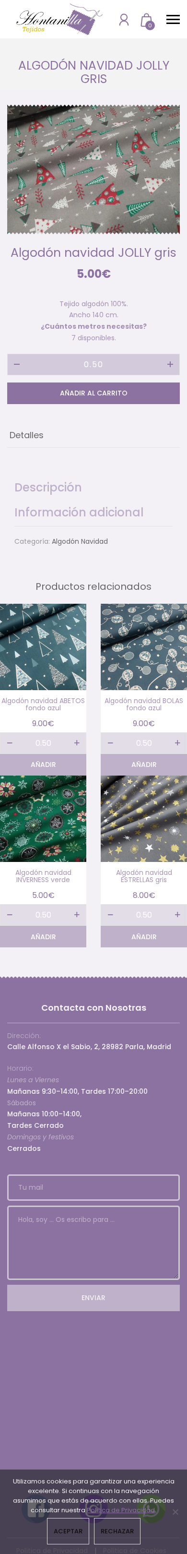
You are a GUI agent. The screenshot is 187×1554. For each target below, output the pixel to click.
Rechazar (117, 1531)
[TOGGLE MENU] (173, 19)
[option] (93, 169)
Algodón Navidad (80, 541)
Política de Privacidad (121, 1510)
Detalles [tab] (27, 435)
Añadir (43, 764)
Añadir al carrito (94, 393)
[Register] (124, 19)
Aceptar (68, 1531)
